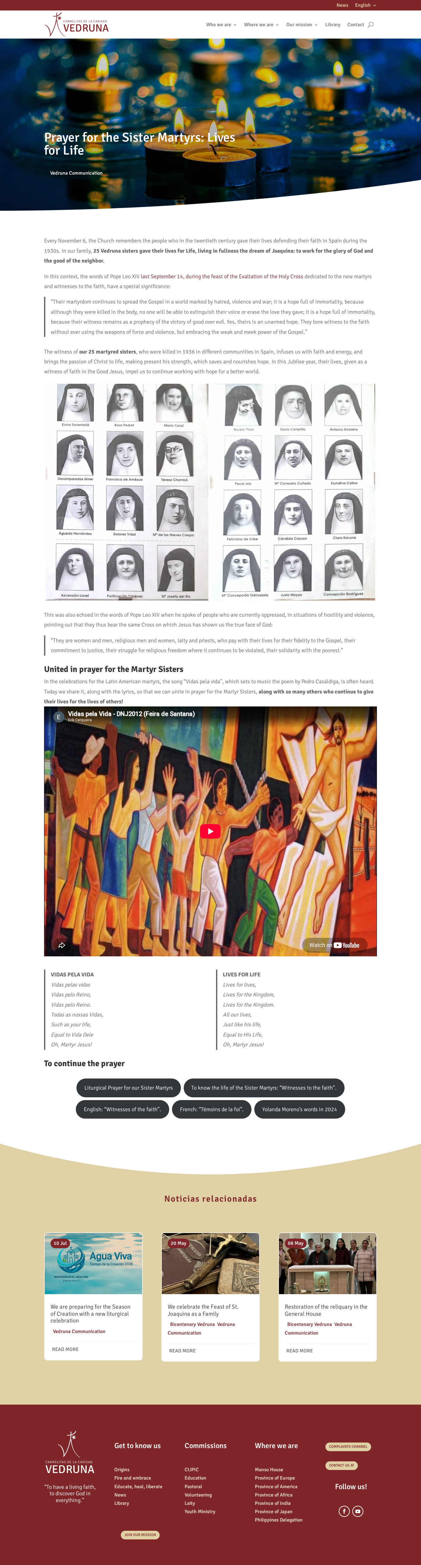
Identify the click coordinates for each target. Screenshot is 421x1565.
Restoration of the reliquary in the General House (326, 1310)
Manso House (269, 1470)
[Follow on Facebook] (344, 1511)
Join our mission (140, 1535)
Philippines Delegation (279, 1520)
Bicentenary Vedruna (192, 1324)
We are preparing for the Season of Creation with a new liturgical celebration (90, 1314)
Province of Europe (275, 1478)
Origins (121, 1470)
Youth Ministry (200, 1512)
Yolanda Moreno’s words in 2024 (299, 1109)
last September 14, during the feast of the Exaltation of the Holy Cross (222, 276)
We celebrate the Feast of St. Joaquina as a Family (203, 1310)
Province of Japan (273, 1512)
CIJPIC (192, 1470)
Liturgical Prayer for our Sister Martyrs (128, 1087)
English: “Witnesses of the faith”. (122, 1109)
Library (333, 25)
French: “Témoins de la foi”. (212, 1109)
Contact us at (341, 1465)
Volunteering (198, 1495)
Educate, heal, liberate (138, 1487)
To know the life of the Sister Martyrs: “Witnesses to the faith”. (264, 1087)
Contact (355, 25)
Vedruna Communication (76, 173)
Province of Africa (273, 1495)
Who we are (218, 25)
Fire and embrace (132, 1478)
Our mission (299, 25)
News (342, 5)
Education (195, 1478)
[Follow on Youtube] (357, 1511)
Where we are (258, 25)
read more (65, 1349)
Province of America (276, 1487)
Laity (190, 1503)
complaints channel (348, 1446)
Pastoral (193, 1487)
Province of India (273, 1503)
